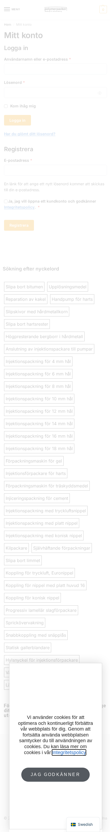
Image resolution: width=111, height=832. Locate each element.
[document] (55, 416)
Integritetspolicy (69, 752)
